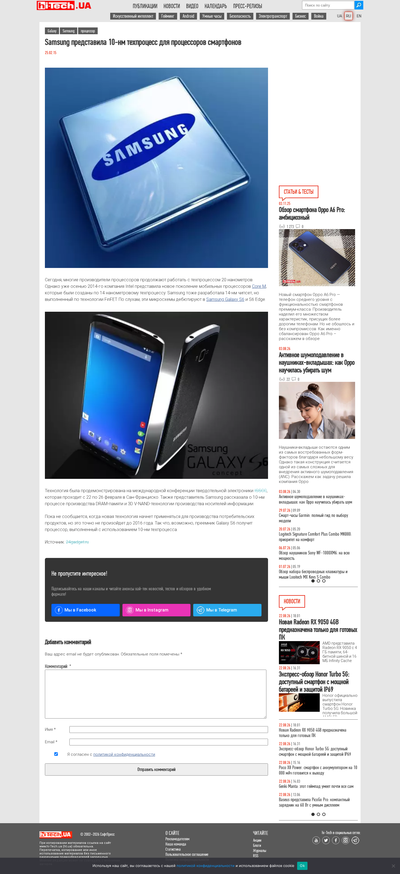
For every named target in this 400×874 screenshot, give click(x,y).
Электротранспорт (273, 16)
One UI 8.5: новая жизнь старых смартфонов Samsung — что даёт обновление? (314, 499)
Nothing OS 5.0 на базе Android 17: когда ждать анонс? (316, 751)
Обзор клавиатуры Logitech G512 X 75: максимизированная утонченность (309, 518)
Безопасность (240, 16)
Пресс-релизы (247, 6)
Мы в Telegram (221, 610)
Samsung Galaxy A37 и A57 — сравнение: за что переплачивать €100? (317, 555)
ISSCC (260, 490)
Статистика (173, 849)
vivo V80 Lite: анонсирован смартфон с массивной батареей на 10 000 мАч (318, 732)
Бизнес (300, 16)
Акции (257, 840)
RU (348, 16)
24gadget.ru (77, 542)
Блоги (257, 845)
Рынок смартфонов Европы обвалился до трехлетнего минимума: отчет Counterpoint (312, 807)
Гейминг (167, 16)
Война (319, 16)
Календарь (216, 6)
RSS (255, 855)
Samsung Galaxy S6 (225, 299)
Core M (259, 286)
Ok (302, 865)
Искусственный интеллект (133, 16)
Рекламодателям (177, 838)
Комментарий (56, 666)
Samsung (69, 30)
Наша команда (175, 844)
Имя (50, 729)
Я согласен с (111, 754)
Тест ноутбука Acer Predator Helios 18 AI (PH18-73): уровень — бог (316, 574)
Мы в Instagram (152, 610)
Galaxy (52, 30)
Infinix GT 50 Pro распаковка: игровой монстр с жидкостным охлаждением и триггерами (316, 536)
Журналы (259, 850)
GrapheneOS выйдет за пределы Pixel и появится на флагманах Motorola (317, 789)
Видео (192, 6)
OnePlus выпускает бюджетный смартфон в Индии (313, 770)
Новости (172, 6)
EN (359, 16)
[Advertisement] (320, 71)
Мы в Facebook (80, 610)
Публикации (145, 6)
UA (339, 16)
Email (51, 741)
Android (188, 16)
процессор (88, 30)
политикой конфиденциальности (124, 754)
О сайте (172, 833)
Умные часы (211, 16)
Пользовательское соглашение (186, 854)
